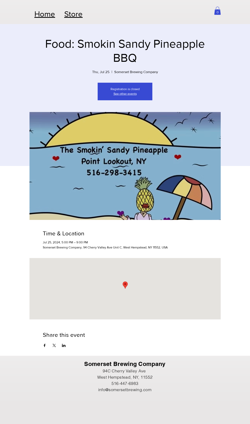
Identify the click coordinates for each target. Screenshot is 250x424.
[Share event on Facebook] (44, 345)
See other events (125, 93)
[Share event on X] (54, 345)
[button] (217, 11)
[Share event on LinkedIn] (64, 345)
